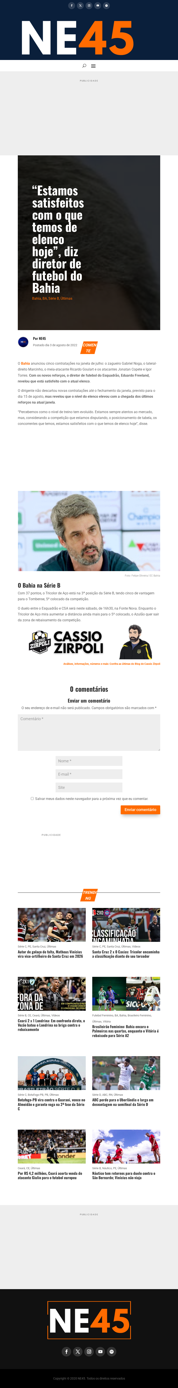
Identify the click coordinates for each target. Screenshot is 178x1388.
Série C (22, 946)
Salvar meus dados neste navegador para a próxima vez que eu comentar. (91, 799)
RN (110, 1094)
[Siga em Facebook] (71, 5)
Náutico (107, 1168)
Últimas (66, 298)
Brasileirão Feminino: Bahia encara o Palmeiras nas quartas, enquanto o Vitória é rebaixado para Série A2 (125, 1031)
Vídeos (136, 946)
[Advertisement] (89, 114)
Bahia (36, 298)
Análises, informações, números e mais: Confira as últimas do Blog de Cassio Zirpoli (111, 663)
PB (46, 1094)
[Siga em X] (80, 5)
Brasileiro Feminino (139, 1015)
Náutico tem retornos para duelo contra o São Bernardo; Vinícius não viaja (123, 1175)
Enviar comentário (140, 809)
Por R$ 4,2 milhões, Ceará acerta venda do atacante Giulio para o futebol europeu (50, 1175)
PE (29, 946)
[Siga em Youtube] (97, 5)
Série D (96, 1094)
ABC (104, 1094)
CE (29, 1015)
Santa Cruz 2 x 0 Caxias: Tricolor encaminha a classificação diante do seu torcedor (126, 954)
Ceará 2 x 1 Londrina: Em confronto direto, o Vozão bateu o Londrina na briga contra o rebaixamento (51, 1025)
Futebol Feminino (102, 1015)
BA (45, 298)
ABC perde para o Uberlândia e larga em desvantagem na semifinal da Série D (122, 1102)
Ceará (36, 1015)
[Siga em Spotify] (106, 5)
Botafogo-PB (35, 1094)
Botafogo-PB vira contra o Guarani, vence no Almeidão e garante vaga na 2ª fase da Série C (51, 1104)
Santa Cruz (39, 946)
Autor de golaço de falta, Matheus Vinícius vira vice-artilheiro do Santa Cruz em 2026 (50, 954)
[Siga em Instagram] (89, 5)
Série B (53, 298)
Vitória (107, 1021)
